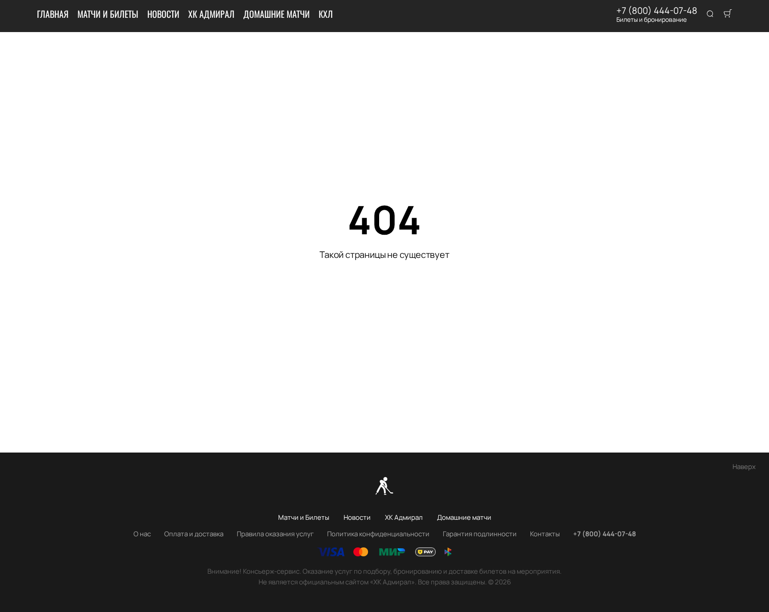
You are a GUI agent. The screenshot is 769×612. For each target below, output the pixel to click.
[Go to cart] (728, 14)
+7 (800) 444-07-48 (656, 10)
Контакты (545, 534)
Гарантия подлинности (480, 534)
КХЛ (326, 13)
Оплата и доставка (193, 534)
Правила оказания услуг (275, 534)
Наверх (744, 466)
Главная (53, 13)
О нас (142, 534)
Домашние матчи (276, 13)
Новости (163, 13)
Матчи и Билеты (107, 13)
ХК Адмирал (211, 13)
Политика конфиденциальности (378, 534)
